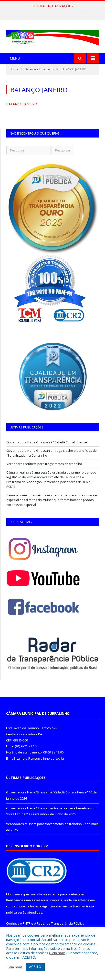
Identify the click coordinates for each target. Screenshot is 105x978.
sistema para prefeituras (66, 894)
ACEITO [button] (35, 966)
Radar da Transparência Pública (60, 923)
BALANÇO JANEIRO (21, 104)
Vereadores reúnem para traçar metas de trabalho (44, 464)
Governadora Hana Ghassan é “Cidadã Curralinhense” (47, 442)
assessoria (40, 900)
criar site (36, 894)
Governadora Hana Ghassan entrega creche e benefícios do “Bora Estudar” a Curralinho (53, 11)
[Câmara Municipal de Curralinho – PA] (52, 37)
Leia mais (57, 952)
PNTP (27, 923)
